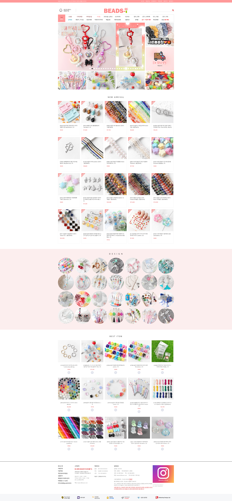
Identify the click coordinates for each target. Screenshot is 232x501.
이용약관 (60, 471)
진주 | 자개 (165, 16)
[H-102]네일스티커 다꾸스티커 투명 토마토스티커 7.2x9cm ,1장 (139, 234)
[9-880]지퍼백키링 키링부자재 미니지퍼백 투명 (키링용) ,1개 (162, 366)
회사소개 (60, 466)
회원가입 (148, 1)
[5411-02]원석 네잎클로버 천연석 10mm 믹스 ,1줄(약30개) (68, 234)
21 (135, 68)
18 (128, 68)
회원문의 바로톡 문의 (63, 478)
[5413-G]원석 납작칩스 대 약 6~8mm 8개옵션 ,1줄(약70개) (137, 198)
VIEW (131, 479)
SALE (165, 20)
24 (142, 68)
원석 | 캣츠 (136, 16)
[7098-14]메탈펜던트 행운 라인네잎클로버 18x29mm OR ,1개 (68, 162)
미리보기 (68, 372)
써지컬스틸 (89, 16)
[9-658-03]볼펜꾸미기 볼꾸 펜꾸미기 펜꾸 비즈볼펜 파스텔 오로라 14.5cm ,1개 (139, 404)
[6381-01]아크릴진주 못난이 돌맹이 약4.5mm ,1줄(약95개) (138, 162)
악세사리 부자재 (98, 20)
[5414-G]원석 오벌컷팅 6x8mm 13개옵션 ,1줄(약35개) (115, 198)
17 (126, 68)
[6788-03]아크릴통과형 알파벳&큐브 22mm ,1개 (116, 366)
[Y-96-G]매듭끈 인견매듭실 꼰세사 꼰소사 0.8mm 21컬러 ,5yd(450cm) (162, 403)
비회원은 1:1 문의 (63, 481)
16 (124, 68)
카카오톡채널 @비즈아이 (64, 483)
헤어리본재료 (117, 20)
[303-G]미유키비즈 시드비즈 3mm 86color (68, 403)
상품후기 (60, 476)
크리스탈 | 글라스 (108, 16)
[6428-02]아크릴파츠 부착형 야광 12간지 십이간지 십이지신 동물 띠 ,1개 (92, 234)
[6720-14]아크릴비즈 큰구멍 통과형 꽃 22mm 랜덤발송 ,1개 (162, 162)
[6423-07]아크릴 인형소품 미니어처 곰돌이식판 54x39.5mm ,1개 (68, 126)
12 (114, 68)
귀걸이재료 (89, 20)
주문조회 (160, 1)
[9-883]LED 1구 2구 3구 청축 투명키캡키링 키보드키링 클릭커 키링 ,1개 (92, 366)
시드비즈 (127, 16)
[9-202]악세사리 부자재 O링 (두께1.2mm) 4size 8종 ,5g (69, 366)
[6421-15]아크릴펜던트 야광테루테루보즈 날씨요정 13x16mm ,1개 (139, 442)
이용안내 (60, 468)
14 (119, 68)
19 (130, 68)
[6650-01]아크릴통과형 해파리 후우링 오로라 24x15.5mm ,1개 (162, 442)
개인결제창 (155, 20)
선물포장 (127, 20)
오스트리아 (117, 16)
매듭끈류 (108, 20)
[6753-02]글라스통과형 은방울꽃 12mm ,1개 (116, 403)
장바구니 (166, 1)
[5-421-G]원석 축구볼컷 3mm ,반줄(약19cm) (92, 442)
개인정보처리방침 (62, 473)
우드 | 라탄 (155, 16)
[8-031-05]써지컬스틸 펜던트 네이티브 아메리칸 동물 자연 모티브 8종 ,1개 (92, 199)
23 (139, 68)
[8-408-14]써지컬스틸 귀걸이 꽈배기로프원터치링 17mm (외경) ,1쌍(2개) (162, 126)
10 (110, 68)
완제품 (136, 20)
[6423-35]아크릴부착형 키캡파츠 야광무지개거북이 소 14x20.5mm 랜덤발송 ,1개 (116, 235)
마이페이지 (153, 1)
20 (133, 68)
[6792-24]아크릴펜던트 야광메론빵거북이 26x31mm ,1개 (68, 198)
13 (117, 68)
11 (112, 68)
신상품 (70, 16)
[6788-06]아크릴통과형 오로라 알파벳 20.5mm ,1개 (139, 366)
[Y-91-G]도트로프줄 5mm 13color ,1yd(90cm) (68, 442)
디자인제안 (79, 16)
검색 (172, 10)
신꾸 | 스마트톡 (146, 16)
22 (137, 68)
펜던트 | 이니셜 (79, 20)
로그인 (142, 1)
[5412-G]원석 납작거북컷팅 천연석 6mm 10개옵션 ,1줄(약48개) (161, 198)
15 (121, 68)
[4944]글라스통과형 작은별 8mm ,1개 (92, 403)
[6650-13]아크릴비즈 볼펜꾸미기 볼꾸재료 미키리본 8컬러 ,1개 (115, 442)
